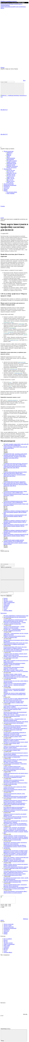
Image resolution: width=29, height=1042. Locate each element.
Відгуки (16, 6)
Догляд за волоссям (8, 151)
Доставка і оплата (13, 4)
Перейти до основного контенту (9, 1)
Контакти (11, 6)
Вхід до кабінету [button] (8, 938)
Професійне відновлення (10, 185)
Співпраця (6, 6)
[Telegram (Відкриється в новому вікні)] (12, 31)
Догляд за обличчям (9, 183)
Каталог (3, 4)
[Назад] (1, 895)
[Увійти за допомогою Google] (12, 586)
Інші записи (4, 613)
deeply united (7, 603)
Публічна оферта (8, 610)
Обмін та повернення (9, 602)
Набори (5, 190)
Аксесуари (6, 188)
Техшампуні (7, 186)
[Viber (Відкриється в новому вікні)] (12, 54)
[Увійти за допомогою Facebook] (12, 574)
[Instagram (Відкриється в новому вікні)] (12, 19)
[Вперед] (2, 895)
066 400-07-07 (4, 109)
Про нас (7, 4)
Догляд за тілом (7, 169)
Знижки (6, 189)
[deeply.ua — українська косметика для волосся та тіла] (8, 903)
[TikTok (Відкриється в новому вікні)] (12, 43)
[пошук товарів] (12, 89)
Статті (19, 6)
